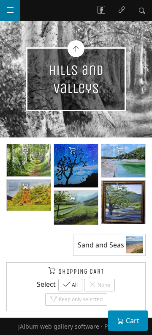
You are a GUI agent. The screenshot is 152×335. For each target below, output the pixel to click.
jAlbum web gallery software (58, 326)
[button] (13, 322)
